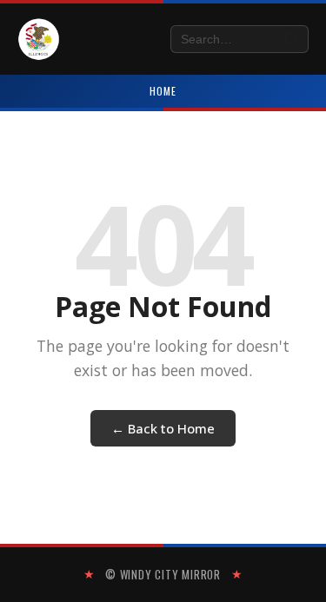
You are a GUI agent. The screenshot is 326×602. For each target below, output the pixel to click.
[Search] (292, 39)
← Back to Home (163, 428)
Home (163, 90)
